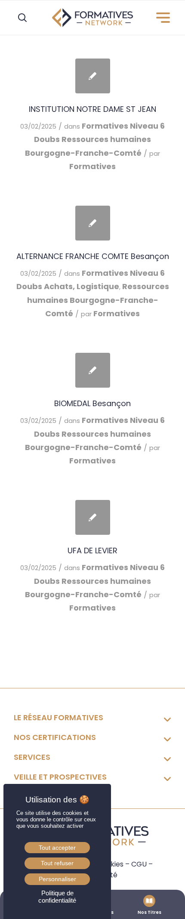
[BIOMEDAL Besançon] (92, 370)
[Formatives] (92, 17)
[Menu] (159, 17)
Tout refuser (57, 863)
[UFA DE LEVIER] (92, 517)
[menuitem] (159, 17)
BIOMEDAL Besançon (92, 403)
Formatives (105, 125)
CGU (139, 864)
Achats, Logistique (81, 286)
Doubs (47, 139)
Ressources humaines (106, 139)
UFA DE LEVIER (92, 550)
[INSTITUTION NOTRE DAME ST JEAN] (92, 76)
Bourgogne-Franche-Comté (83, 153)
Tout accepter (57, 847)
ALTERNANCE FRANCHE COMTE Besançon (92, 256)
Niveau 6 (147, 125)
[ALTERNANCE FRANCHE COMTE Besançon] (92, 223)
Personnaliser (57, 879)
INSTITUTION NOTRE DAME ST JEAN (92, 109)
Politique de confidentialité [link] (57, 896)
